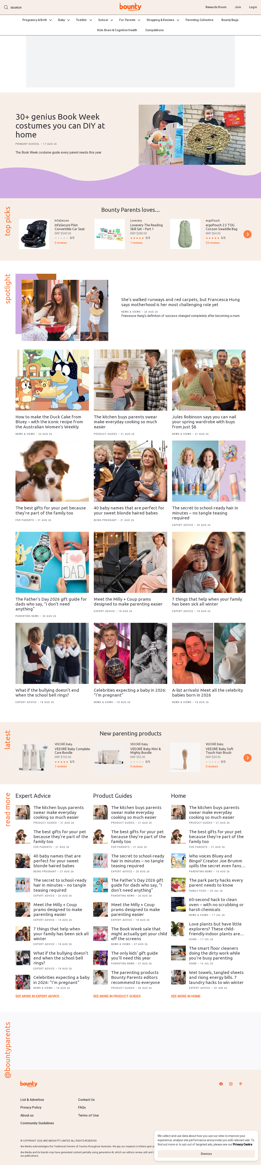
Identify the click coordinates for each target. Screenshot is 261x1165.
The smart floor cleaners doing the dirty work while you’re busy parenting (214, 953)
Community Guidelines (37, 1123)
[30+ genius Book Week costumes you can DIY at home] (192, 135)
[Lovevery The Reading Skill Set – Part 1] (109, 234)
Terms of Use (88, 1115)
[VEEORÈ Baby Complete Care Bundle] (34, 757)
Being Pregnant (106, 520)
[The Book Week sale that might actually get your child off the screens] (100, 933)
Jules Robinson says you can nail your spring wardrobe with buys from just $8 (204, 421)
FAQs (82, 1107)
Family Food (198, 890)
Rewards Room (216, 7)
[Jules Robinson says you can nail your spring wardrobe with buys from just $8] (209, 380)
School (103, 20)
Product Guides (106, 434)
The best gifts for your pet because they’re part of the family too (50, 510)
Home (193, 939)
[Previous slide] (13, 234)
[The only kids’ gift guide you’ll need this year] (100, 958)
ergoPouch (213, 220)
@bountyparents (7, 1050)
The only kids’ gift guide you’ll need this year (134, 955)
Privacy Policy (30, 1107)
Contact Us (86, 1100)
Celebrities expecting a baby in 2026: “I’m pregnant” (61, 980)
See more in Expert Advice (37, 996)
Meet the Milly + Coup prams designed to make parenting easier (128, 601)
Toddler (81, 20)
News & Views (131, 311)
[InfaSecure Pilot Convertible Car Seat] (34, 234)
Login (253, 7)
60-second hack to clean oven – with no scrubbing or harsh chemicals (216, 904)
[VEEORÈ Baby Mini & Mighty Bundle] (109, 757)
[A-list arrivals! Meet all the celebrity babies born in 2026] (209, 653)
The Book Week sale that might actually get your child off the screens (139, 933)
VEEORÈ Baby (63, 744)
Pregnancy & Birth (34, 20)
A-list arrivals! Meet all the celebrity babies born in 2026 (207, 692)
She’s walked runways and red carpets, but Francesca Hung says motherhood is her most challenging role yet (180, 302)
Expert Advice (183, 525)
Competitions (154, 30)
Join (238, 7)
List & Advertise (32, 1100)
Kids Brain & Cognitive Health (117, 30)
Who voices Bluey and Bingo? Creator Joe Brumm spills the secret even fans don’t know (215, 863)
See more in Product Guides (117, 996)
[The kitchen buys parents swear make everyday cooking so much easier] (130, 380)
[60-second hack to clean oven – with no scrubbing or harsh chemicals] (178, 904)
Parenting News (27, 616)
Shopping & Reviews (160, 20)
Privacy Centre (242, 1144)
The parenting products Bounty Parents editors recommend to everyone (135, 977)
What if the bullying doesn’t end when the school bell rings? (47, 692)
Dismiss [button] (206, 1153)
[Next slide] (247, 234)
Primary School (27, 144)
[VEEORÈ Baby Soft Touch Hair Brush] (185, 757)
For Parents (127, 20)
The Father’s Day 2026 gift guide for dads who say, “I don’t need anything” (51, 604)
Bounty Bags (230, 20)
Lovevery (136, 220)
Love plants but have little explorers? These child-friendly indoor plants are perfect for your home (215, 931)
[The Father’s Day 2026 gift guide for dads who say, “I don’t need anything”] (52, 562)
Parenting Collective (199, 20)
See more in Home (185, 996)
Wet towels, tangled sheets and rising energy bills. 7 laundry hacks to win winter (216, 977)
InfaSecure (62, 220)
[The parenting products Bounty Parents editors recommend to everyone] (100, 977)
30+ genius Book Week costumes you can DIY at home (60, 125)
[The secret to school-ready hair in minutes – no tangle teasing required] (209, 471)
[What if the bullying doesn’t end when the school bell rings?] (52, 653)
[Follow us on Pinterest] (240, 1084)
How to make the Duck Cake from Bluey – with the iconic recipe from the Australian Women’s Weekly (49, 421)
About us (27, 1115)
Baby (61, 20)
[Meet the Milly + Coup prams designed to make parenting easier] (130, 562)
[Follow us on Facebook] (221, 1084)
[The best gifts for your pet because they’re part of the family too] (52, 471)
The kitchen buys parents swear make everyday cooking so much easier (125, 421)
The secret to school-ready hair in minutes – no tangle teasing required (205, 512)
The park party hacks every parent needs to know (216, 882)
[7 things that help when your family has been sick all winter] (209, 562)
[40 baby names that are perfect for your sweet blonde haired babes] (130, 471)
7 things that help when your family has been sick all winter (207, 601)
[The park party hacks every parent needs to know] (178, 885)
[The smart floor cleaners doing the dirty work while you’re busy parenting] (178, 953)
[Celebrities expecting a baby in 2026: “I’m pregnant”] (130, 653)
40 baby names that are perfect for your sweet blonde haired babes (129, 510)
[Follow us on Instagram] (231, 1084)
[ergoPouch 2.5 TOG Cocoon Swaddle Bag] (185, 234)
